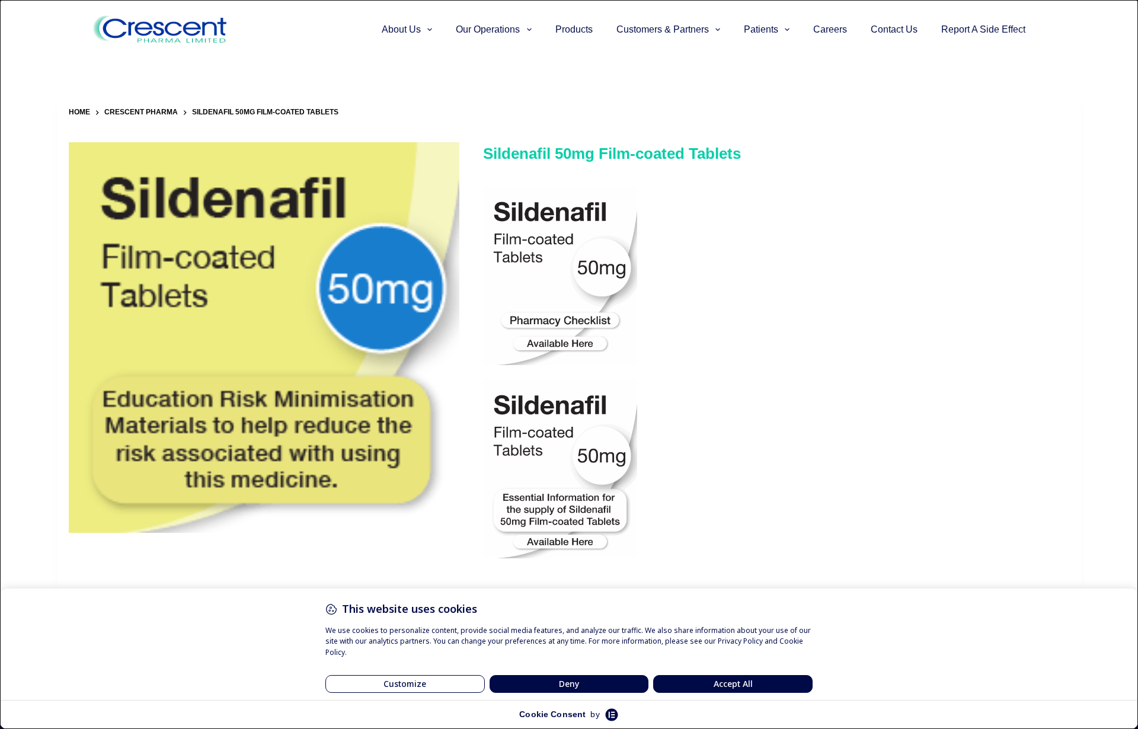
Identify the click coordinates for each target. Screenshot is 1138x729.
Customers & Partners (662, 29)
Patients (761, 29)
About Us (401, 29)
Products (574, 29)
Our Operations (488, 29)
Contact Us (894, 29)
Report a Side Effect (983, 29)
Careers (830, 29)
